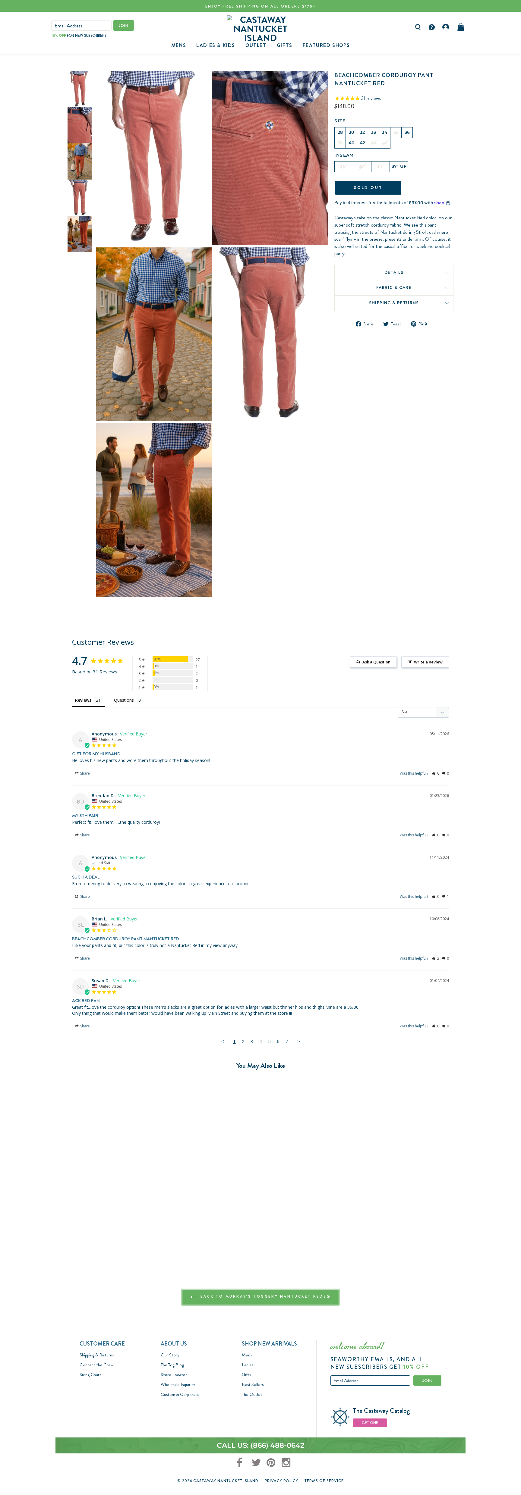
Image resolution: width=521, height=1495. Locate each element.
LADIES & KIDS (215, 45)
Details (394, 272)
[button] (435, 773)
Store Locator (174, 1374)
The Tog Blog (172, 1365)
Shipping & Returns (394, 303)
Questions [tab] (124, 700)
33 (373, 132)
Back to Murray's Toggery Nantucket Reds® (264, 1296)
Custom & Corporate (180, 1394)
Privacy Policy (281, 1481)
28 (340, 132)
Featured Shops (326, 45)
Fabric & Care (394, 288)
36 (407, 132)
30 (351, 132)
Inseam (344, 155)
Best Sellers (253, 1384)
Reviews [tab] (83, 700)
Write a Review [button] (428, 662)
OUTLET (256, 45)
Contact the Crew (96, 1365)
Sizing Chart (90, 1374)
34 (385, 132)
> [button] (298, 1041)
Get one (370, 1422)
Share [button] (84, 773)
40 (352, 143)
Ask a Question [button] (376, 662)
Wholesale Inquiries (178, 1384)
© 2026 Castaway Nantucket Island (217, 1481)
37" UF (399, 166)
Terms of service (324, 1481)
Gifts (246, 1374)
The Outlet (252, 1394)
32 (362, 132)
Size (340, 121)
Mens (178, 45)
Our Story (170, 1355)
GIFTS (284, 45)
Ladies (247, 1365)
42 (362, 143)
